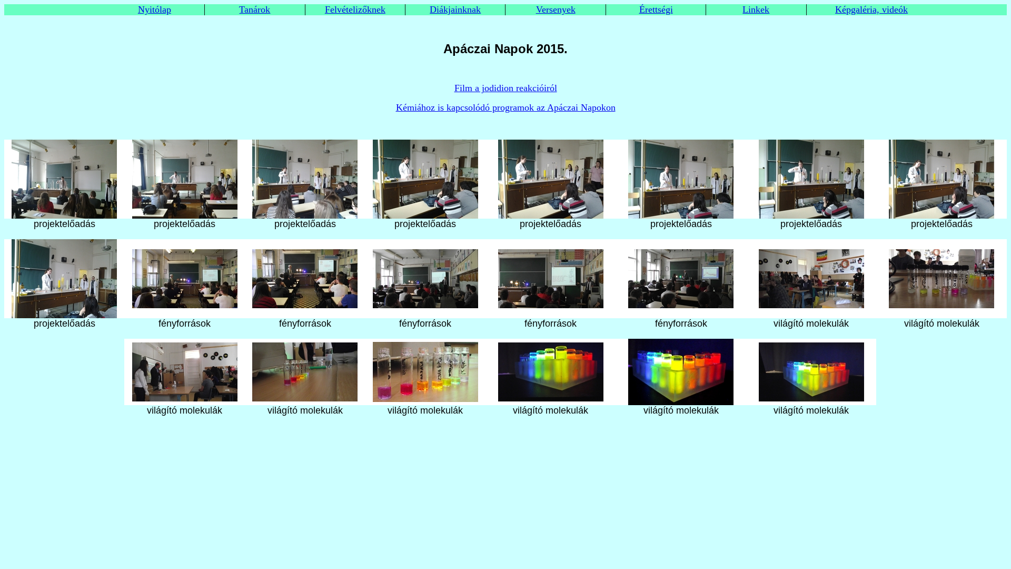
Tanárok (254, 9)
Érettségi (656, 9)
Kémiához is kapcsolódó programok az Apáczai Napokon (506, 107)
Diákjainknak (455, 9)
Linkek (755, 9)
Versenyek (556, 9)
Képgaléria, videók (871, 9)
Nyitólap (154, 9)
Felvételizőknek (355, 9)
